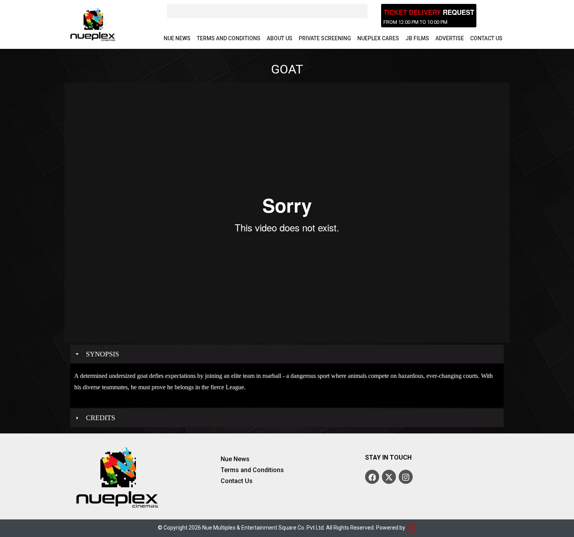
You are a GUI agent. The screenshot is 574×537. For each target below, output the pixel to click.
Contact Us (486, 38)
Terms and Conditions (228, 38)
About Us (279, 38)
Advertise (449, 38)
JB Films (417, 38)
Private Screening (325, 38)
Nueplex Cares (378, 38)
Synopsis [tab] (102, 354)
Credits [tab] (100, 418)
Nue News (177, 38)
